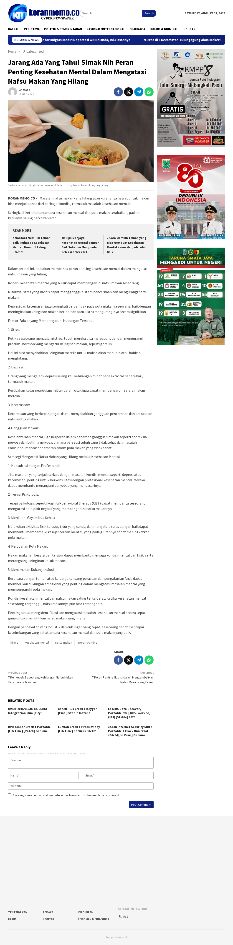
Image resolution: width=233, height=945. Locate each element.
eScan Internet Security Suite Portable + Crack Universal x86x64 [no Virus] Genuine (130, 731)
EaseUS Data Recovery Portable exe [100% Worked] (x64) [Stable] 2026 (129, 713)
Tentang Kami (18, 912)
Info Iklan (85, 912)
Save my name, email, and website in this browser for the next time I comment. (66, 795)
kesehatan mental (37, 642)
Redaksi (48, 912)
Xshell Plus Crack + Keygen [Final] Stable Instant (77, 711)
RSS (125, 917)
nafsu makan (63, 642)
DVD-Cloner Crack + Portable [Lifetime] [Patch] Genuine (29, 729)
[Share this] (118, 91)
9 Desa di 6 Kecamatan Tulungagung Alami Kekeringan (165, 40)
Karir (12, 919)
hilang (14, 642)
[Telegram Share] (138, 91)
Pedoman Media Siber (93, 919)
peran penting (87, 642)
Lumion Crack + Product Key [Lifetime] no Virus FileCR (79, 729)
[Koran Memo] (44, 13)
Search (149, 13)
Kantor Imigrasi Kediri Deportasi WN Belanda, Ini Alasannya (64, 40)
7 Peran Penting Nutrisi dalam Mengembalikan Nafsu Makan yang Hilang (123, 677)
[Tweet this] (128, 91)
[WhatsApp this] (149, 91)
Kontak (48, 919)
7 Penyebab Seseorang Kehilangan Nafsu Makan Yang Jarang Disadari (40, 677)
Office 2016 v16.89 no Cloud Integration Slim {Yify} (27, 711)
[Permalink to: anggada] (12, 91)
